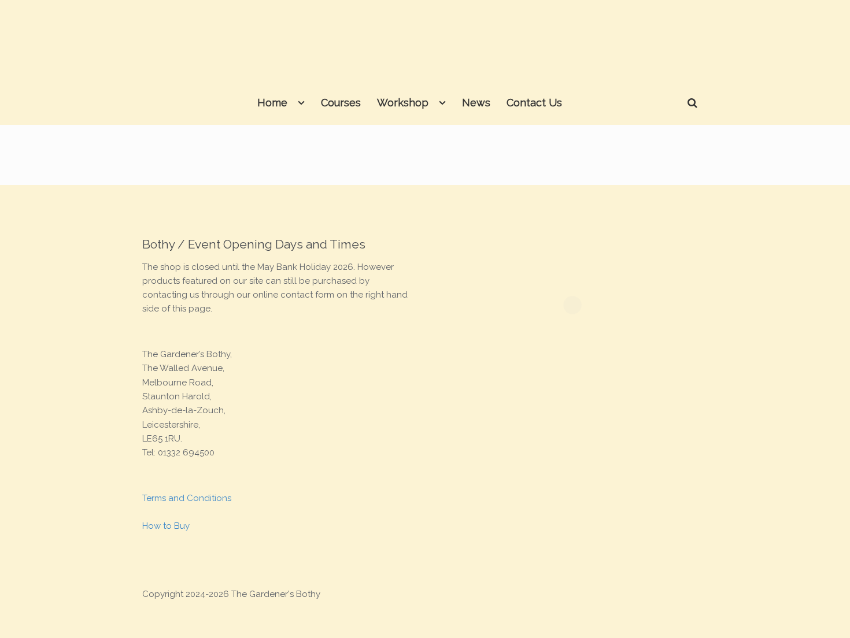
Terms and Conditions (186, 498)
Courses (341, 103)
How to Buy (166, 526)
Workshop (402, 103)
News (476, 103)
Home (272, 103)
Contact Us (534, 103)
